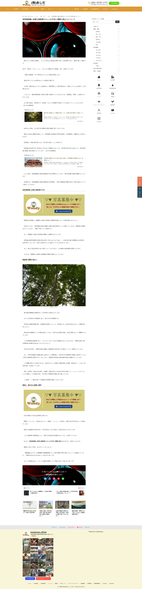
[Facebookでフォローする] (49, 478)
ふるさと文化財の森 (78, 371)
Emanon (83, 586)
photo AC (55, 307)
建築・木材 (107, 36)
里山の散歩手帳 (106, 68)
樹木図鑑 (106, 47)
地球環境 (107, 31)
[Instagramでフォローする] (54, 478)
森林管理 (107, 39)
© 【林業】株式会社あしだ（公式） (65, 586)
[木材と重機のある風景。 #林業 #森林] (42, 573)
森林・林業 (106, 29)
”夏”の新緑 (107, 52)
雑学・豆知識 (106, 71)
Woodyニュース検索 (98, 19)
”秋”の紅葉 (107, 55)
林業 (107, 44)
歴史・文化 (107, 34)
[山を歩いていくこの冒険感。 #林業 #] (26, 573)
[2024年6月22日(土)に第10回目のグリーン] (26, 542)
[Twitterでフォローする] (45, 478)
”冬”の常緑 (107, 58)
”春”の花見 (107, 50)
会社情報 (114, 3)
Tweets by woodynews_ (96, 531)
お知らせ (106, 26)
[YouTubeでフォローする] (58, 478)
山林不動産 (107, 42)
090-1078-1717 (99, 2)
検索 (117, 21)
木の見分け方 (107, 60)
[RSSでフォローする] (63, 478)
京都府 (107, 65)
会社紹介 (106, 63)
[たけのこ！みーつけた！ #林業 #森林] (26, 550)
